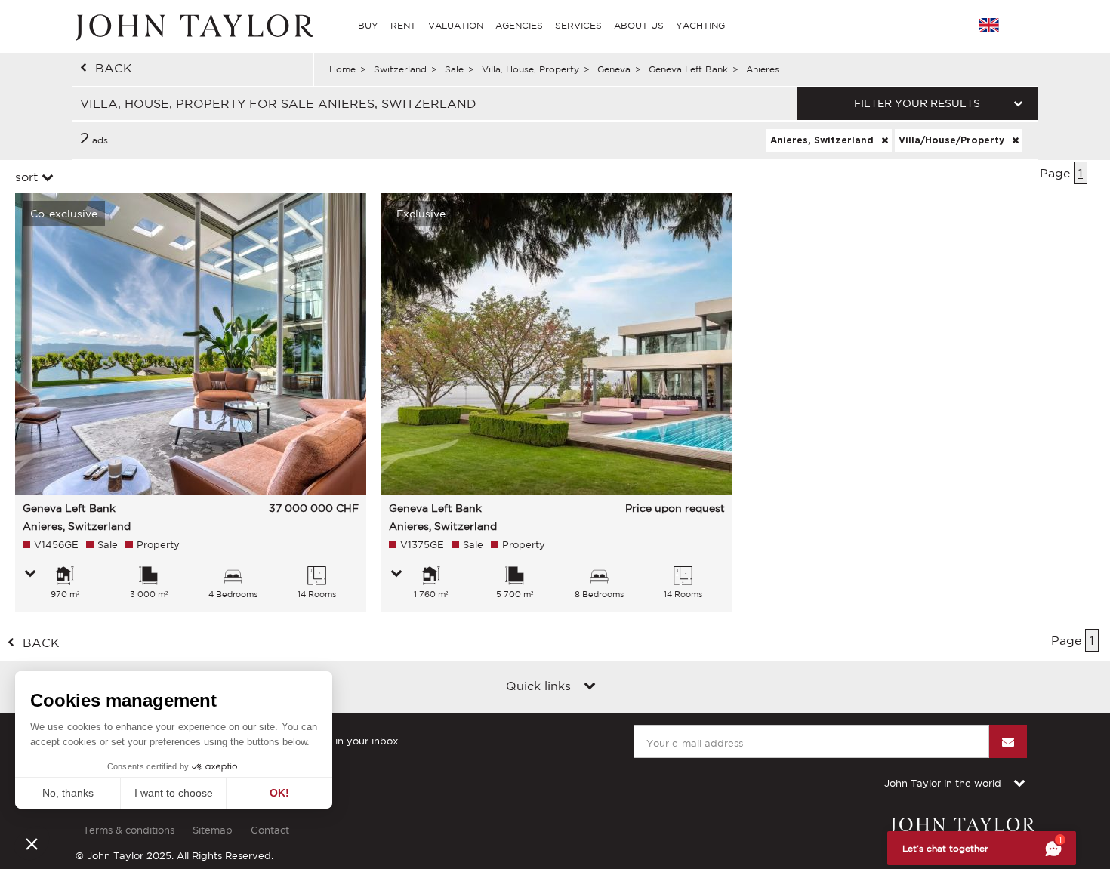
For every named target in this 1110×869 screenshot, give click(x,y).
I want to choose (173, 793)
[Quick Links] (590, 687)
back (113, 68)
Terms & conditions (128, 830)
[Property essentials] (30, 574)
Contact (270, 830)
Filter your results (917, 103)
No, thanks (68, 793)
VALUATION (455, 25)
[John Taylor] (192, 26)
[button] (32, 843)
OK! (279, 793)
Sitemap (213, 830)
